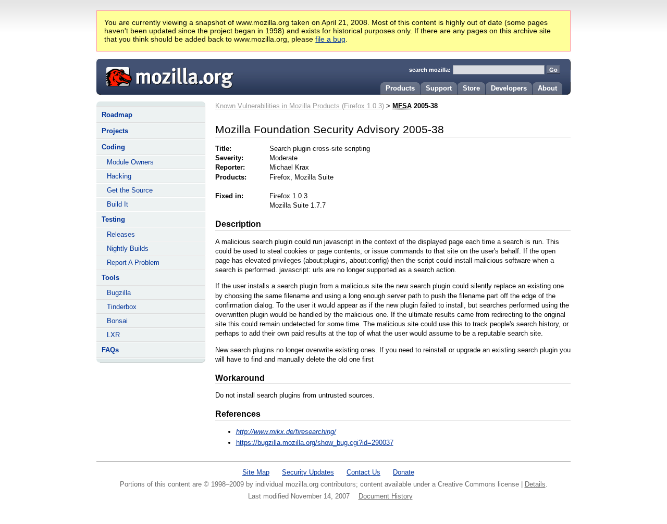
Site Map (255, 472)
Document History (386, 496)
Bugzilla (119, 293)
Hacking (119, 176)
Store (471, 88)
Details (535, 484)
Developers (509, 88)
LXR (113, 335)
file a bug (330, 39)
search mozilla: (430, 70)
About (547, 88)
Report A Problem (133, 262)
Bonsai (117, 321)
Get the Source (130, 190)
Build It (117, 204)
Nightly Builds (128, 248)
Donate (403, 472)
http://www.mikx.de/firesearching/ (286, 432)
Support (439, 88)
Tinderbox (122, 307)
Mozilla (166, 75)
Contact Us (363, 472)
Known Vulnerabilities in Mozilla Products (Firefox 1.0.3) (299, 106)
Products (400, 88)
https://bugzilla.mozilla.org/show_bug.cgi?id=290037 (314, 442)
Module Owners (130, 162)
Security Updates (308, 472)
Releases (121, 234)
